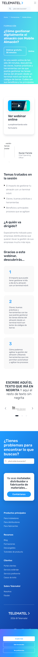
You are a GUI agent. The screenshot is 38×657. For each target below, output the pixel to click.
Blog (6, 540)
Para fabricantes (11, 526)
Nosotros (7, 591)
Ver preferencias (19, 650)
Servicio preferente (12, 573)
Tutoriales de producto (13, 552)
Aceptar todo (19, 639)
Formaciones (15, 17)
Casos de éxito (10, 577)
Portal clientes (10, 566)
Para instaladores (11, 518)
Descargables (9, 548)
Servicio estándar (11, 570)
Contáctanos (19, 494)
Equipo (7, 595)
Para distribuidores (12, 522)
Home (6, 17)
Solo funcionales (19, 644)
